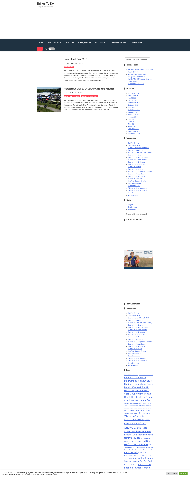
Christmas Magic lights (139, 408)
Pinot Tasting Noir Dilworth (131, 455)
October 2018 (133, 105)
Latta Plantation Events (139, 447)
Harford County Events (137, 181)
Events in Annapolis (135, 150)
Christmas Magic (128, 408)
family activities (132, 438)
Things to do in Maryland (89, 96)
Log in (130, 205)
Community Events (54, 43)
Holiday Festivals (84, 43)
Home (41, 43)
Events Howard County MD (138, 148)
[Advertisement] (95, 24)
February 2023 (133, 93)
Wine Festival (133, 195)
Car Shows (143, 390)
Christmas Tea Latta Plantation (143, 410)
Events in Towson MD (136, 176)
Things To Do (45, 3)
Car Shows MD (134, 145)
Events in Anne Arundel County (140, 152)
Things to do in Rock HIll (137, 190)
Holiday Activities (134, 183)
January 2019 (133, 100)
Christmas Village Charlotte (131, 413)
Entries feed (132, 207)
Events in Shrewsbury (136, 174)
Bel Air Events (133, 143)
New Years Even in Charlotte (144, 449)
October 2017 (133, 112)
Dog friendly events (143, 434)
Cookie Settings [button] (172, 473)
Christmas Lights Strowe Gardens (142, 405)
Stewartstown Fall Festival (138, 461)
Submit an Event (136, 43)
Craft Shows (69, 43)
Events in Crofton (134, 167)
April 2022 (132, 98)
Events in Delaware (135, 169)
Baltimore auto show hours (138, 380)
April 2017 (132, 126)
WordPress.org (133, 209)
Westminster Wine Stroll (137, 74)
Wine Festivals (100, 43)
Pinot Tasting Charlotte (144, 452)
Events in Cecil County (136, 162)
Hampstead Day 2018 (75, 59)
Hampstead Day (141, 441)
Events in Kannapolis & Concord (140, 171)
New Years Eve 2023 (136, 84)
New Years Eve (134, 186)
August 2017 (133, 117)
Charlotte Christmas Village (138, 397)
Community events (134, 419)
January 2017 (133, 129)
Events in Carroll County (71, 96)
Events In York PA (135, 179)
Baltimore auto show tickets (138, 384)
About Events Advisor (117, 43)
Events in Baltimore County (138, 157)
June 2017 (132, 122)
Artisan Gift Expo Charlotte (131, 375)
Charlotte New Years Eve (137, 400)
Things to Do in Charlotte (131, 465)
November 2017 (134, 110)
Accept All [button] (183, 473)
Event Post (69, 63)
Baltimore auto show (135, 377)
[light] (50, 48)
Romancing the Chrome (140, 458)
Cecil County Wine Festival (138, 393)
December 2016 (134, 131)
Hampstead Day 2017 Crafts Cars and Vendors (89, 88)
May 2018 (131, 107)
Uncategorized (69, 66)
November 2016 (134, 134)
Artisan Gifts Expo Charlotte (146, 375)
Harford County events (136, 444)
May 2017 (131, 124)
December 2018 (134, 103)
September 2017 (134, 115)
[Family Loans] (138, 268)
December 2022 (134, 96)
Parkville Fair (131, 452)
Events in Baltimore (135, 155)
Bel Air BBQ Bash (133, 387)
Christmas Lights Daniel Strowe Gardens (135, 403)
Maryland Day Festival (136, 77)
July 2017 (131, 119)
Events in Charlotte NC (136, 164)
